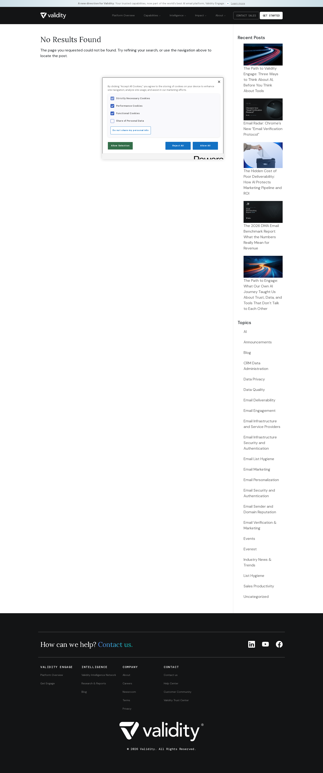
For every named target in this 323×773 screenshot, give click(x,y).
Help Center (171, 683)
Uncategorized (256, 596)
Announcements (258, 342)
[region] (163, 118)
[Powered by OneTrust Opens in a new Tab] (207, 157)
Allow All (205, 145)
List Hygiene (254, 575)
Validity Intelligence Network (98, 675)
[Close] (219, 82)
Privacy (127, 708)
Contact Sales (246, 15)
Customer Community (177, 691)
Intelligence (177, 15)
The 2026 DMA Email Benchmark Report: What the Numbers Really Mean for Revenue (261, 237)
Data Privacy (254, 379)
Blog (247, 352)
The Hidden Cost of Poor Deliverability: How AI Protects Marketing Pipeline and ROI (263, 182)
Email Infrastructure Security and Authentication (260, 443)
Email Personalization (261, 479)
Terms (126, 700)
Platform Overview (123, 15)
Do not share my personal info (131, 130)
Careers (127, 683)
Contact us (171, 675)
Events (249, 538)
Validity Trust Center (176, 700)
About (220, 15)
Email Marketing (257, 469)
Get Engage (47, 683)
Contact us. (115, 644)
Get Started (271, 15)
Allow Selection (120, 145)
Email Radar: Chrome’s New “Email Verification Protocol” (263, 129)
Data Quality (254, 389)
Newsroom (129, 691)
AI (245, 331)
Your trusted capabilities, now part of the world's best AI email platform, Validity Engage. (161, 3)
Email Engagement (260, 410)
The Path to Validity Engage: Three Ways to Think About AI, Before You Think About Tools (261, 79)
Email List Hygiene (259, 458)
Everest (250, 549)
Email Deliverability (259, 400)
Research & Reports (93, 683)
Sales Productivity (259, 586)
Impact (200, 15)
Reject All (178, 145)
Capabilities (151, 15)
